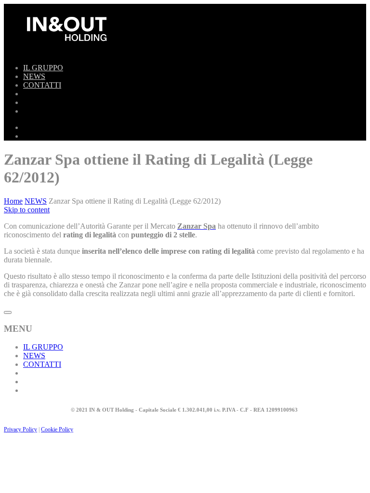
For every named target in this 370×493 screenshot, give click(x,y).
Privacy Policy (20, 429)
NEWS (34, 76)
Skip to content (27, 210)
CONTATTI (42, 85)
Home (13, 201)
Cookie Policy (57, 429)
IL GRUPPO (43, 68)
